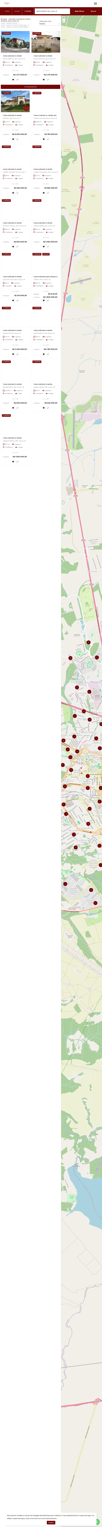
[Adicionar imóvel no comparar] (17, 79)
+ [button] (64, 18)
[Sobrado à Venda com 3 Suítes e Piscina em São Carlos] (45, 424)
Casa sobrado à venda (12, 56)
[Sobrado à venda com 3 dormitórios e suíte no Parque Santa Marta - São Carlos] (15, 639)
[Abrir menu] (95, 3)
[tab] (7, 11)
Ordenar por (45, 21)
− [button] (64, 21)
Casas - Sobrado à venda (9, 23)
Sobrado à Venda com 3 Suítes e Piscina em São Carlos (55, 438)
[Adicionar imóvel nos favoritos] (13, 79)
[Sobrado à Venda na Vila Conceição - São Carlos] (15, 531)
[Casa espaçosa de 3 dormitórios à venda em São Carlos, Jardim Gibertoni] (45, 585)
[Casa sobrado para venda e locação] (45, 262)
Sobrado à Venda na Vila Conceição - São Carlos (23, 545)
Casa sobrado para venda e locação (48, 276)
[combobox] (52, 11)
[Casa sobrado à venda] (15, 42)
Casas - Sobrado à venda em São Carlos (14, 25)
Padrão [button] (42, 24)
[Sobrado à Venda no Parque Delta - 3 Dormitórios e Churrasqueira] (45, 477)
